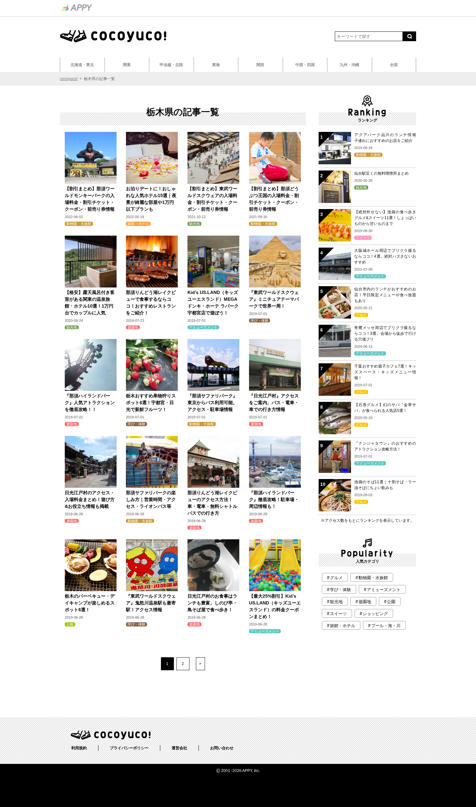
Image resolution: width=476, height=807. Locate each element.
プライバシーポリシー (129, 748)
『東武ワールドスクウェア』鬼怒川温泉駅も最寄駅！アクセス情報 (151, 602)
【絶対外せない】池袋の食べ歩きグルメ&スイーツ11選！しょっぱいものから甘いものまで (385, 218)
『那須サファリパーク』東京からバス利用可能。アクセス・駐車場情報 (212, 402)
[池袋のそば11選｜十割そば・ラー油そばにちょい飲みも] (335, 509)
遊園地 (133, 327)
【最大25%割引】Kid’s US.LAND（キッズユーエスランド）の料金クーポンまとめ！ (275, 606)
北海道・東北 (82, 65)
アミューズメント (203, 327)
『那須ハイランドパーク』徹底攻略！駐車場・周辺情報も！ (274, 499)
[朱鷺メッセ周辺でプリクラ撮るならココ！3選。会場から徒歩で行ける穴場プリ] (335, 355)
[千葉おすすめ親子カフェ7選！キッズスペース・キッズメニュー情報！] (335, 394)
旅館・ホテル (138, 224)
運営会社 (179, 748)
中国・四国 (305, 65)
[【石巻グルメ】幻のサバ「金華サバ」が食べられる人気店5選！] (335, 432)
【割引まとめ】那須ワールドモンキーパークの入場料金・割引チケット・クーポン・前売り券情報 (90, 199)
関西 (260, 65)
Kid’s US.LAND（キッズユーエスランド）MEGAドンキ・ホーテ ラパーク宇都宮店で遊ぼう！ (213, 302)
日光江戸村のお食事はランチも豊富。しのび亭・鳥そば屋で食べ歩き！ (212, 602)
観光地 (194, 224)
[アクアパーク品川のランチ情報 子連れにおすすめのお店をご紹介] (335, 162)
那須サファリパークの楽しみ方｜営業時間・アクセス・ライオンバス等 (151, 499)
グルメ (361, 315)
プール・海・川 (386, 625)
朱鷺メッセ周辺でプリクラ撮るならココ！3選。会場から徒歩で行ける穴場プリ (385, 333)
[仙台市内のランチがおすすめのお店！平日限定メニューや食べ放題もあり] (335, 317)
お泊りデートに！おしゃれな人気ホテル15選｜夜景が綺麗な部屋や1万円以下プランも (151, 199)
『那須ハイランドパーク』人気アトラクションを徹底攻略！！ (90, 402)
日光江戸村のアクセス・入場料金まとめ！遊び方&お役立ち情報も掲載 (90, 499)
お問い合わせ (221, 748)
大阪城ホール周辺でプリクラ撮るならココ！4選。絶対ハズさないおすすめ (385, 256)
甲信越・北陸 (171, 65)
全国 (394, 65)
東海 (216, 65)
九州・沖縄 (349, 65)
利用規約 (79, 748)
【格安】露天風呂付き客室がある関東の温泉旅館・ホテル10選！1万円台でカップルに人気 (90, 302)
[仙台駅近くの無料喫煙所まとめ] (335, 201)
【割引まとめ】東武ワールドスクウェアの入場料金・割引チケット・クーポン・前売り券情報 (212, 199)
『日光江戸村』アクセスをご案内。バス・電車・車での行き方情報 (274, 402)
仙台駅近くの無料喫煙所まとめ (381, 173)
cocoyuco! (69, 78)
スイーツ (363, 238)
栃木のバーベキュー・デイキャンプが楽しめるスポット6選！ (90, 602)
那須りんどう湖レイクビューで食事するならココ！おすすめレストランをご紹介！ (151, 302)
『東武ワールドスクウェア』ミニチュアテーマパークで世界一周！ (274, 299)
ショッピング (375, 613)
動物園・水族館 (78, 224)
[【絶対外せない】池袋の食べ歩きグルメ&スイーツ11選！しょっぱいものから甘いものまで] (335, 239)
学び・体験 (259, 320)
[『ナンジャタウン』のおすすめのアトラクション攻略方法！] (335, 471)
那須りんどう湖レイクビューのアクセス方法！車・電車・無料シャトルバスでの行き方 (212, 503)
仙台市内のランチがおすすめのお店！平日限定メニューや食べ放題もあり (385, 295)
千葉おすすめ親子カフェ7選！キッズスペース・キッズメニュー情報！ (385, 372)
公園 (70, 624)
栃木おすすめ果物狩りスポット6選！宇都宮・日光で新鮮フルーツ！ (151, 402)
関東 (127, 65)
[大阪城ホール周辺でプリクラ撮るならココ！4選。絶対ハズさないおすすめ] (335, 278)
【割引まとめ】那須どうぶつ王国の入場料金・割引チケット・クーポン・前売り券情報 (274, 199)
